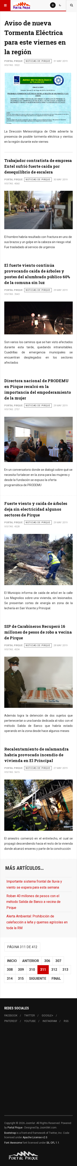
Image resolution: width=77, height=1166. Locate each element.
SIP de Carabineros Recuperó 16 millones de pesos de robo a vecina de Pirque (38, 632)
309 (21, 970)
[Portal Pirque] (21, 5)
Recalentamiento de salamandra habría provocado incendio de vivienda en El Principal (36, 754)
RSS (66, 1021)
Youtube (30, 1021)
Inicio (12, 961)
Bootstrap (10, 1132)
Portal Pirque (14, 1127)
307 (58, 961)
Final (56, 979)
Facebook (10, 1015)
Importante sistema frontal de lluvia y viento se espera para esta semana (34, 884)
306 (47, 961)
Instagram (50, 1021)
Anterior (30, 961)
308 (10, 970)
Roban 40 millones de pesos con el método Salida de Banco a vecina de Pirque (33, 902)
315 (21, 979)
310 (32, 970)
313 (65, 970)
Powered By (23, 1155)
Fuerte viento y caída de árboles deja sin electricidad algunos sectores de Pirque (35, 509)
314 (10, 979)
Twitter (29, 1015)
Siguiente (37, 979)
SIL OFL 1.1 (52, 1142)
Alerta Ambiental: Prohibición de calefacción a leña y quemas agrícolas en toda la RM (37, 922)
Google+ (47, 1015)
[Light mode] (53, 5)
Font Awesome (13, 1142)
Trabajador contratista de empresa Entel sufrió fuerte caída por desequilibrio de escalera (38, 166)
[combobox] (71, 5)
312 (54, 970)
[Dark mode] (60, 5)
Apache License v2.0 (35, 1137)
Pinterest (10, 1021)
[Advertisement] (38, 1071)
